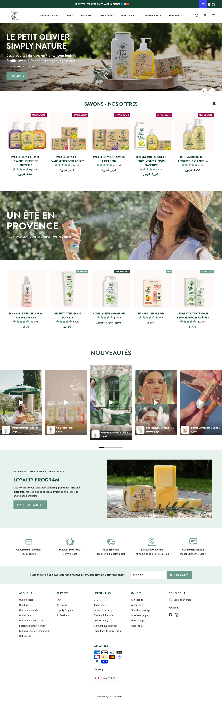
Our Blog (23, 605)
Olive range (137, 599)
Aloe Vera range (139, 615)
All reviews (62, 605)
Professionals (64, 615)
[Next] (212, 91)
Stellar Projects (115, 696)
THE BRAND (173, 15)
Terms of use (100, 605)
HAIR (69, 15)
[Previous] (204, 91)
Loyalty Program (65, 610)
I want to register (30, 504)
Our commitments (28, 610)
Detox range (137, 620)
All (214, 103)
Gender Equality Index (105, 625)
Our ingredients (27, 599)
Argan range (137, 605)
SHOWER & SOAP (49, 15)
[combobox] (203, 4)
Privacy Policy (101, 620)
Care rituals (137, 625)
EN (203, 4)
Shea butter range (140, 610)
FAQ (59, 599)
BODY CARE (106, 15)
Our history (25, 615)
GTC (96, 599)
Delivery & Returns (103, 615)
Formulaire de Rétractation (108, 631)
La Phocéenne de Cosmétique (34, 631)
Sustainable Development (32, 625)
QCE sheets (25, 636)
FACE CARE (86, 15)
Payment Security (103, 610)
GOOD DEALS (128, 15)
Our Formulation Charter (31, 620)
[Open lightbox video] (111, 402)
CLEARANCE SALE (152, 15)
